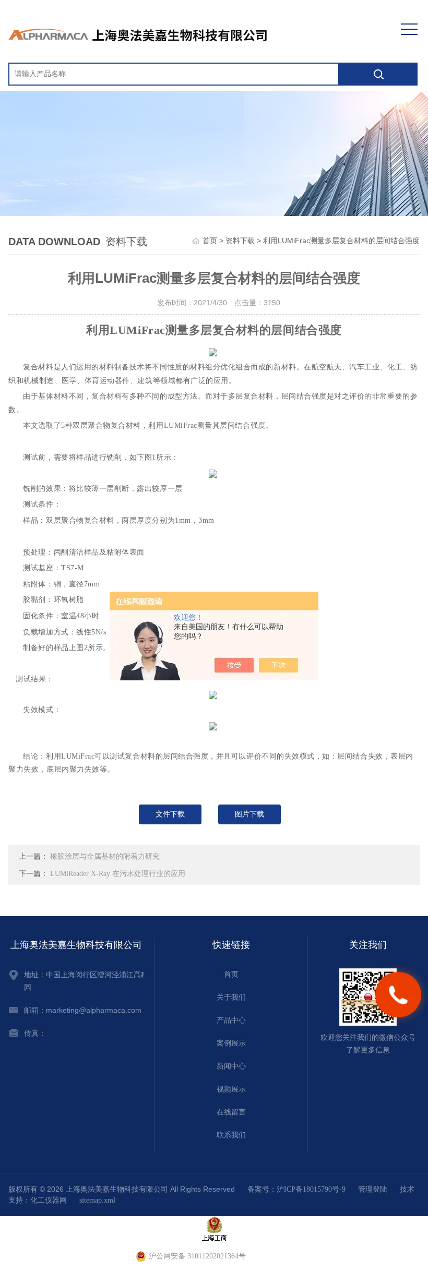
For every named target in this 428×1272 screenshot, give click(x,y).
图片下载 (249, 814)
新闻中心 (231, 1066)
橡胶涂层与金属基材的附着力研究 (105, 856)
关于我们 (231, 997)
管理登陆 (372, 1189)
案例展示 (231, 1043)
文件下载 (170, 814)
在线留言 (231, 1112)
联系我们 (231, 1135)
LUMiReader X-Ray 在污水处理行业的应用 (117, 874)
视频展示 (231, 1089)
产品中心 (231, 1020)
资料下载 (240, 241)
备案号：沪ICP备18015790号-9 (296, 1189)
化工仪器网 (48, 1200)
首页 (210, 241)
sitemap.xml (97, 1200)
